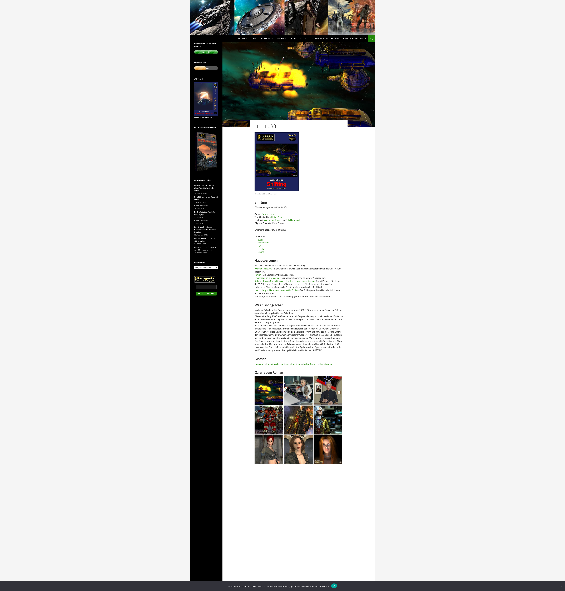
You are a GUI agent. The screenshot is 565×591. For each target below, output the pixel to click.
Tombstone (260, 364)
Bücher (254, 39)
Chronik (280, 39)
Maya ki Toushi (277, 281)
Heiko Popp (276, 217)
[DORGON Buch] (206, 151)
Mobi (212, 117)
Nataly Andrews (277, 290)
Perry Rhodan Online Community (324, 39)
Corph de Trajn (292, 281)
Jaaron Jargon (261, 290)
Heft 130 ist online (201, 221)
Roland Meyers (262, 281)
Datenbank (266, 39)
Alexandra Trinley (272, 220)
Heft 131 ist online (201, 206)
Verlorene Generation (284, 364)
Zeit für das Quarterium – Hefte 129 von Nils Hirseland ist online (205, 229)
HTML (207, 117)
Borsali (269, 364)
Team (302, 39)
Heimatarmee (326, 364)
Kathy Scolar (292, 290)
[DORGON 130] (206, 99)
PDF (202, 117)
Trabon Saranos (310, 364)
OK (334, 586)
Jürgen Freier (268, 214)
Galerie (293, 39)
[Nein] (561, 586)
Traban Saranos (307, 281)
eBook (196, 117)
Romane (241, 39)
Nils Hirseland (293, 220)
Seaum (299, 364)
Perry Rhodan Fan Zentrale (354, 39)
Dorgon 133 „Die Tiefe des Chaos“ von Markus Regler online (204, 188)
